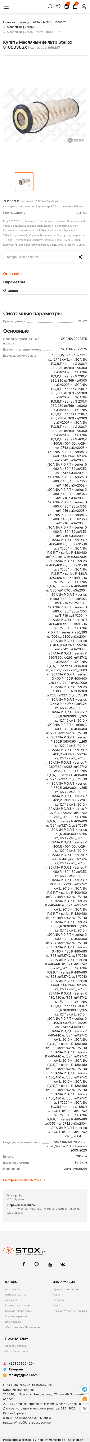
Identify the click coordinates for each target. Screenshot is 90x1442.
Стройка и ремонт (16, 1316)
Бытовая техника (15, 1294)
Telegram (16, 1369)
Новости (58, 1294)
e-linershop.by (73, 1439)
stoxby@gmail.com (23, 1375)
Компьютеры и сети (17, 1305)
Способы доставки (16, 1351)
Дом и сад (11, 1300)
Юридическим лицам (66, 1289)
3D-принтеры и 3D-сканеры (22, 1327)
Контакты (58, 1300)
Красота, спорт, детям (18, 1310)
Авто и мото (12, 1289)
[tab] (45, 274)
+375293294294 (22, 1364)
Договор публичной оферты (70, 1310)
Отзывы (57, 1305)
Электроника (13, 1321)
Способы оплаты (15, 1345)
